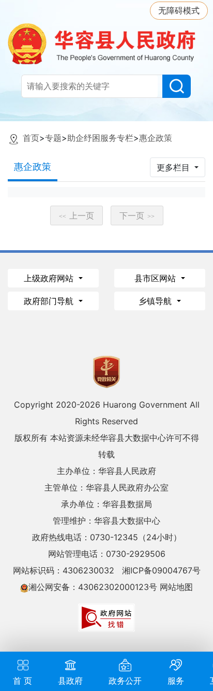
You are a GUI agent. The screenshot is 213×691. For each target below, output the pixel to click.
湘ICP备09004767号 (161, 570)
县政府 (70, 680)
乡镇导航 (156, 301)
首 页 (22, 680)
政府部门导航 (50, 301)
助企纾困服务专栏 (100, 138)
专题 (53, 138)
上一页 (76, 215)
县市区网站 (156, 278)
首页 (31, 138)
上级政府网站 (50, 278)
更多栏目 (174, 167)
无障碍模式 (179, 10)
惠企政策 (155, 138)
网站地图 (176, 587)
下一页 (137, 215)
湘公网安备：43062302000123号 (92, 587)
